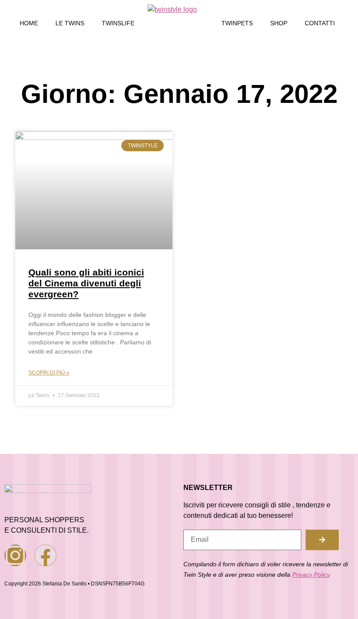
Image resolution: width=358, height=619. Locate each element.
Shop (278, 23)
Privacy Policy (311, 574)
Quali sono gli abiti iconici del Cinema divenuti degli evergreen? (86, 283)
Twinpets (237, 23)
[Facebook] (45, 555)
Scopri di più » (48, 373)
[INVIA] (322, 540)
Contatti (320, 23)
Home (29, 23)
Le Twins (69, 23)
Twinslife (118, 23)
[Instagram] (15, 555)
